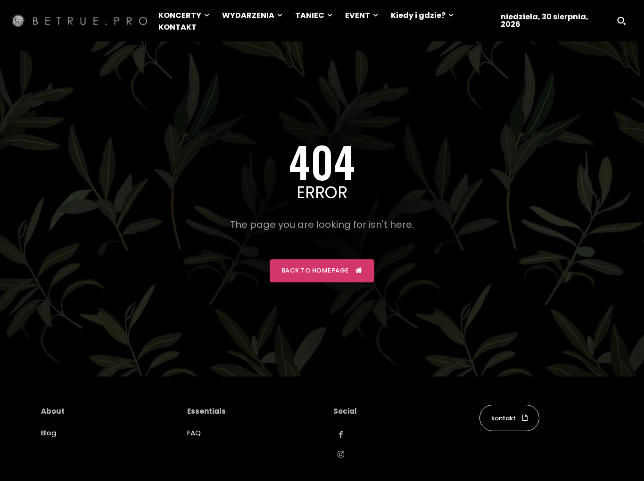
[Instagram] (340, 454)
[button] (621, 20)
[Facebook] (340, 434)
